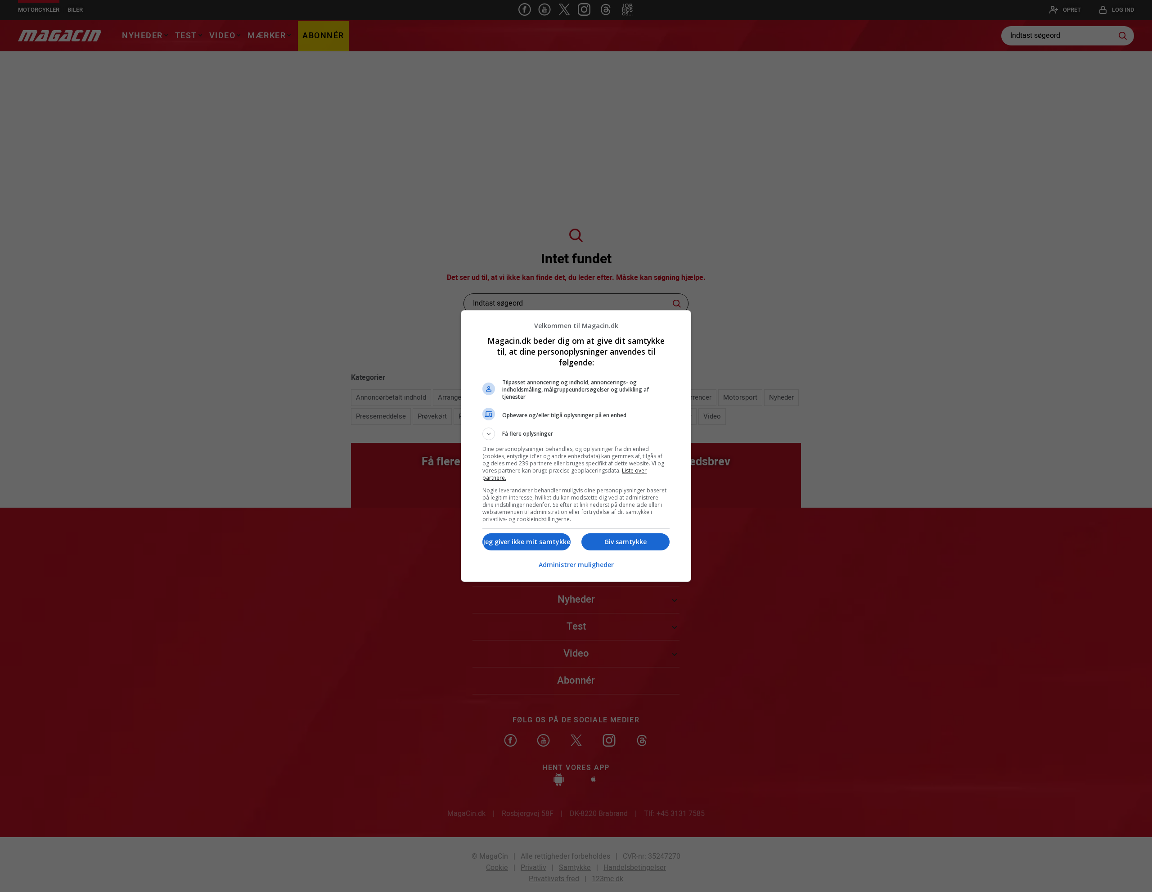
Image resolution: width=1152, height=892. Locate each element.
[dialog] (576, 446)
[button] (576, 434)
